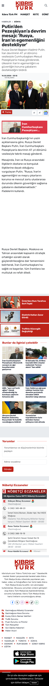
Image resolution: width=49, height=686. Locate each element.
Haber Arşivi (11, 631)
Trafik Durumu (11, 619)
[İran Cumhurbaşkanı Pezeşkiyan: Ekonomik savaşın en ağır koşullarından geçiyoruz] (12, 352)
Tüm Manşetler (12, 625)
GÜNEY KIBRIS (38, 644)
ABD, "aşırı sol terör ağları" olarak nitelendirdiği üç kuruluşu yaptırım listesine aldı (11, 392)
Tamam (34, 683)
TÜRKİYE (22, 641)
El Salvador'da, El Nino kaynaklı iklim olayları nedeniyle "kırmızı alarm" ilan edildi (35, 364)
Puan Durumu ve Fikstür (16, 622)
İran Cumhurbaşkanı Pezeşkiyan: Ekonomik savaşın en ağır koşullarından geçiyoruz (12, 365)
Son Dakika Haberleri (14, 628)
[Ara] (46, 5)
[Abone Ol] (46, 112)
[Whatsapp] (36, 602)
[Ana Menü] (3, 5)
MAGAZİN (20, 638)
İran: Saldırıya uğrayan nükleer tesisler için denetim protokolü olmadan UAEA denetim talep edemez (36, 392)
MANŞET (25, 14)
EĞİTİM (7, 646)
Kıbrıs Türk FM (9, 14)
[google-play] (24, 661)
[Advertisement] (24, 219)
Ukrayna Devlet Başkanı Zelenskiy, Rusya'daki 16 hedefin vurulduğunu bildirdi (12, 418)
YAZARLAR (9, 641)
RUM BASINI (22, 644)
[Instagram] (22, 602)
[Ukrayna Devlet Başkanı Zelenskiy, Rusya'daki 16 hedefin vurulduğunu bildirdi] (12, 407)
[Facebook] (12, 602)
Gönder (8, 469)
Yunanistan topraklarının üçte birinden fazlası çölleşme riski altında (35, 418)
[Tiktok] (32, 602)
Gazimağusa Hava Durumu (17, 613)
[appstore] (24, 654)
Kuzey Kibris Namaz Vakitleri (18, 616)
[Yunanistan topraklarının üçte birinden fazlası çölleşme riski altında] (36, 407)
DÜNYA (17, 22)
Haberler (6, 22)
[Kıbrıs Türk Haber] (24, 5)
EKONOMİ (8, 644)
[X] (17, 602)
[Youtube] (27, 602)
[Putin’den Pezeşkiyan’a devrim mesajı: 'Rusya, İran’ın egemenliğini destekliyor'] (24, 95)
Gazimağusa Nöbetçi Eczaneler (19, 610)
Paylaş (8, 112)
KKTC (36, 14)
